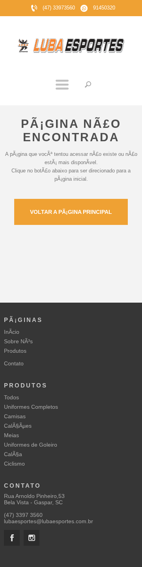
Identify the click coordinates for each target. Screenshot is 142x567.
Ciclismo (14, 463)
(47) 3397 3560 (23, 515)
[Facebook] (12, 538)
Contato (14, 363)
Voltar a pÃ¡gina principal (71, 212)
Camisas (15, 416)
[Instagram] (31, 538)
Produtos (15, 351)
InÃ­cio (11, 332)
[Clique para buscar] (88, 84)
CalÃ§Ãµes (18, 426)
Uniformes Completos (31, 407)
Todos (11, 397)
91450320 (103, 8)
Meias (11, 435)
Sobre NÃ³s (18, 341)
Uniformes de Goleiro (30, 445)
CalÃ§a (13, 454)
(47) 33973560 (59, 8)
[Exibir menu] (62, 84)
